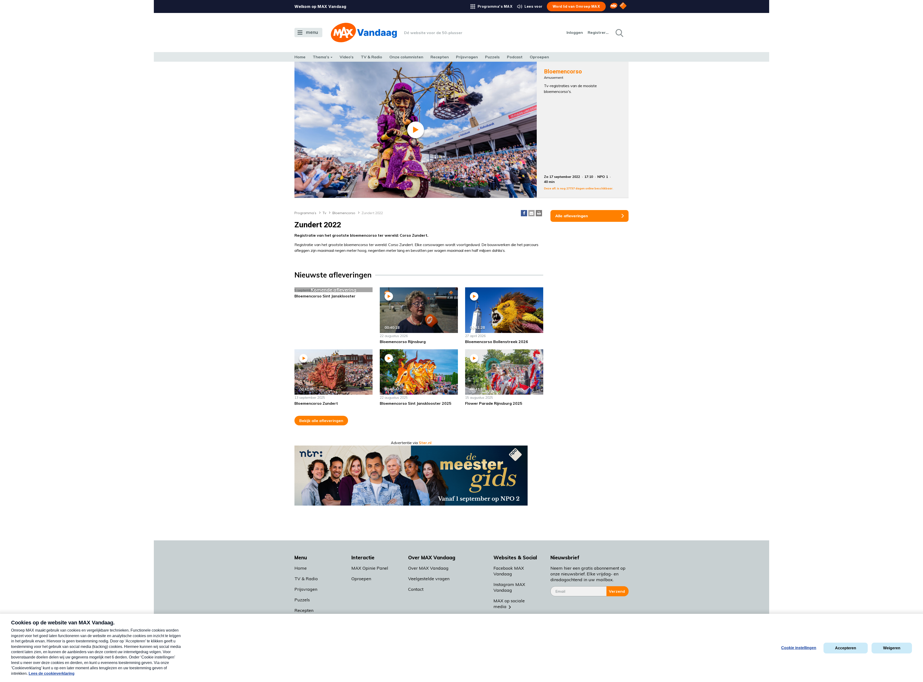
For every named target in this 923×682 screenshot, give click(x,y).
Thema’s (321, 56)
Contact (416, 589)
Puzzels (492, 56)
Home (300, 56)
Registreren (598, 32)
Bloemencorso (343, 213)
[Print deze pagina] (539, 213)
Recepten (439, 56)
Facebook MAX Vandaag (508, 571)
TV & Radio (371, 56)
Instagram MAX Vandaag (509, 587)
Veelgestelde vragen (428, 578)
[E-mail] (531, 213)
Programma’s (305, 213)
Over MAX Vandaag (428, 568)
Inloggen (575, 32)
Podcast (515, 56)
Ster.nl (425, 442)
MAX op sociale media (509, 603)
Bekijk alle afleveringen (321, 420)
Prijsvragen (467, 56)
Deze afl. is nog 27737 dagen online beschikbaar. (578, 188)
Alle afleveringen (571, 215)
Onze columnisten (406, 56)
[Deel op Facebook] (524, 213)
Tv (324, 213)
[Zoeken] (619, 32)
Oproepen (539, 56)
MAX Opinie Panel (369, 568)
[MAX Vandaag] (364, 32)
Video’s (347, 56)
